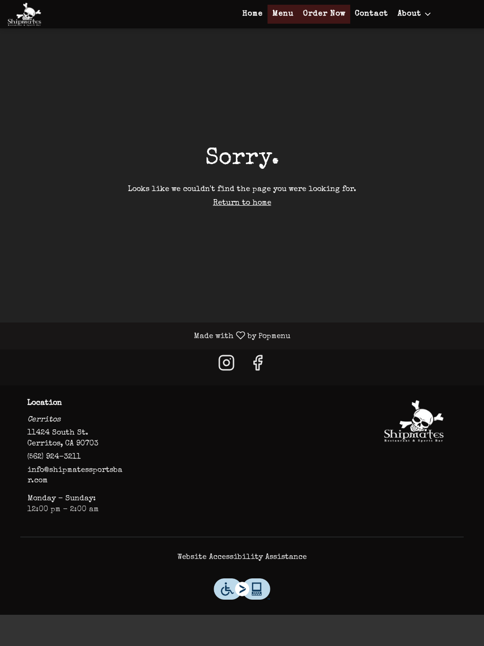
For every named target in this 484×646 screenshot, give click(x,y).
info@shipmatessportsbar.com (74, 476)
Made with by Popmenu (148, 336)
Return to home (242, 203)
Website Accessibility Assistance (242, 557)
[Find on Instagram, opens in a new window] (226, 367)
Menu (283, 14)
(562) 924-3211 (54, 457)
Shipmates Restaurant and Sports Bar (413, 421)
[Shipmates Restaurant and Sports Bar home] (50, 14)
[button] (415, 14)
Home (252, 14)
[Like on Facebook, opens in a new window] (257, 367)
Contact (371, 14)
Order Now (324, 14)
